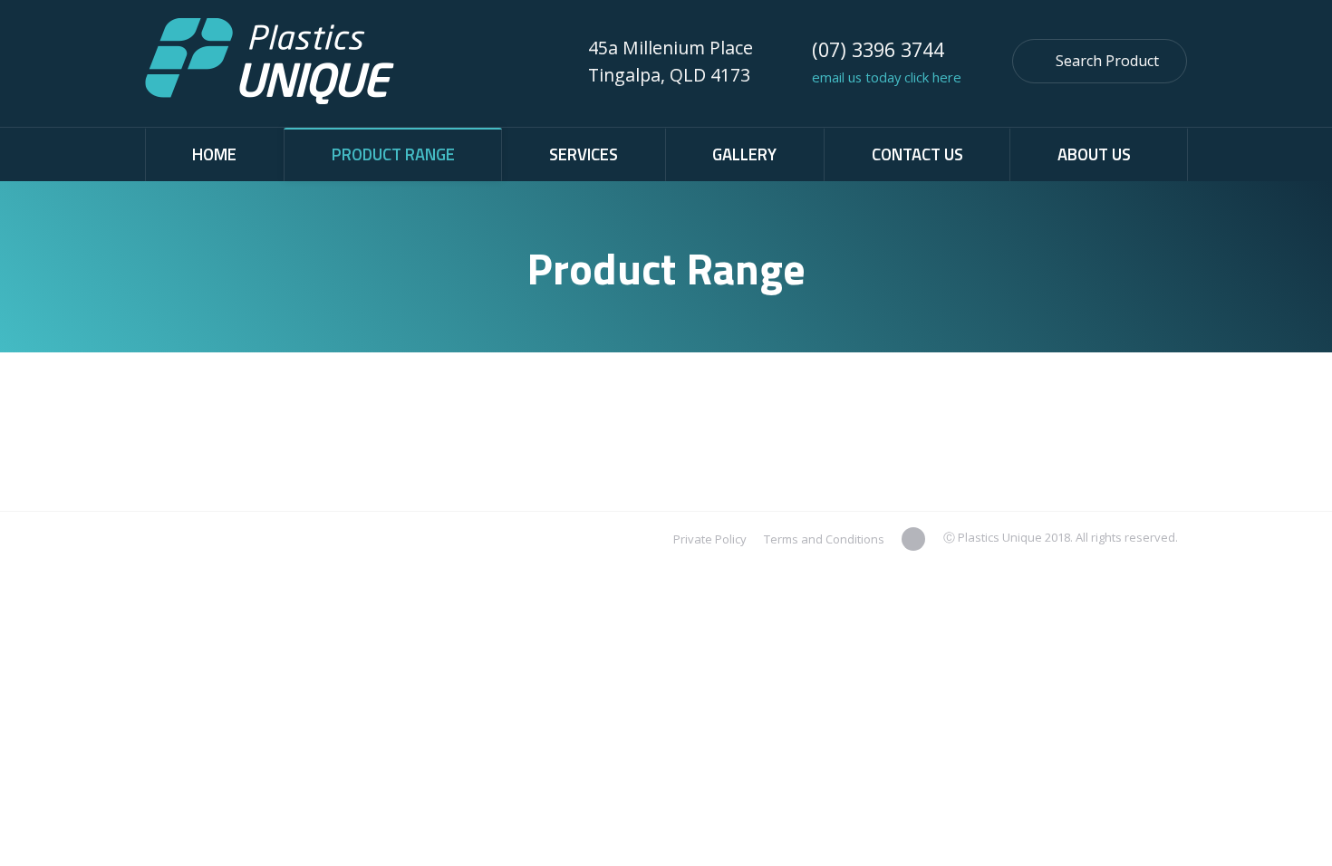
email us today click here (888, 77)
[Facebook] (913, 539)
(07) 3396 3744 (878, 49)
